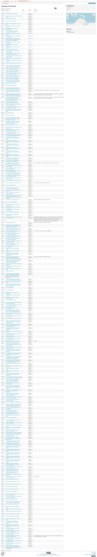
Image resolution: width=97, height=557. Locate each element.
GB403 (2, 508)
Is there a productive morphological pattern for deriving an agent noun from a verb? (13, 69)
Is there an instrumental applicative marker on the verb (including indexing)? (13, 171)
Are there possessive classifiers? (11, 85)
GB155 (2, 281)
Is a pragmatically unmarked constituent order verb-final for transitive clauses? (13, 239)
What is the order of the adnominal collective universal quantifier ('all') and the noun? (13, 342)
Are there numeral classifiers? (11, 82)
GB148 (2, 266)
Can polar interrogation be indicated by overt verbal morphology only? (13, 400)
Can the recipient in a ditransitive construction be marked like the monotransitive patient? (13, 173)
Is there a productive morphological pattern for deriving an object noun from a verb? (13, 71)
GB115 (2, 192)
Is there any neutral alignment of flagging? (13, 516)
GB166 (2, 297)
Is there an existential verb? (10, 222)
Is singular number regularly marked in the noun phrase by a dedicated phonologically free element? (13, 446)
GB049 (2, 70)
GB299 (2, 412)
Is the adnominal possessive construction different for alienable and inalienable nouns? (13, 88)
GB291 (2, 401)
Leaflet (85, 22)
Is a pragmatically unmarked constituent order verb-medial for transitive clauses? (13, 236)
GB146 (2, 260)
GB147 (2, 263)
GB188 (2, 324)
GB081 (2, 124)
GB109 (2, 180)
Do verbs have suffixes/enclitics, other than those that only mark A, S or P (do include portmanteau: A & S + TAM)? (13, 122)
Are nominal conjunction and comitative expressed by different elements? (12, 31)
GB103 (2, 167)
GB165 (2, 294)
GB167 (2, 299)
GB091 (2, 143)
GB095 (2, 157)
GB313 (2, 437)
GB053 (2, 77)
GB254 (2, 356)
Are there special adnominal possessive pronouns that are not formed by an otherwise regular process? (13, 438)
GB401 (2, 503)
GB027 (2, 30)
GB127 (2, 224)
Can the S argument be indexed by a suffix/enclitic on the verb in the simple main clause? (13, 138)
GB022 (2, 18)
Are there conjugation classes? (11, 185)
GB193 (2, 331)
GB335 (2, 496)
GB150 (2, 271)
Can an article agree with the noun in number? (13, 318)
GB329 (2, 484)
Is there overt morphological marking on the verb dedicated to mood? (13, 435)
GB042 (2, 55)
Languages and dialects (23, 1)
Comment (35, 9)
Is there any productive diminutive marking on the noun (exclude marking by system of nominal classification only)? (14, 321)
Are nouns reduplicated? (10, 289)
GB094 (2, 154)
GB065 (2, 90)
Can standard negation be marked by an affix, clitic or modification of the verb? (13, 176)
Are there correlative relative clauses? (12, 486)
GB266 (2, 379)
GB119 (2, 204)
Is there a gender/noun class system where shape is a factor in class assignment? (13, 76)
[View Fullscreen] (68, 18)
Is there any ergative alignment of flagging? (13, 513)
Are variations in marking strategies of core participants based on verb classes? (13, 161)
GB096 (2, 160)
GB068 (2, 93)
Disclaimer (94, 553)
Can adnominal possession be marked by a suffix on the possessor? (13, 534)
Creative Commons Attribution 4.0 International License (51, 554)
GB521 (2, 543)
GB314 (2, 440)
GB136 (2, 245)
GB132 (2, 235)
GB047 (2, 65)
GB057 (2, 82)
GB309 (2, 432)
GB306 (2, 429)
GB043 (2, 58)
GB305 (2, 427)
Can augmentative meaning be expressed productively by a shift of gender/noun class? (13, 441)
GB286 (2, 399)
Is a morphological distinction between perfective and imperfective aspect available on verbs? (14, 135)
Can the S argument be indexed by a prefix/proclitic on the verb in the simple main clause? (13, 141)
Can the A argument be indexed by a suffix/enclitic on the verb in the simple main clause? (13, 145)
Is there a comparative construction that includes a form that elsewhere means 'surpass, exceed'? (14, 377)
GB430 (2, 528)
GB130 (2, 230)
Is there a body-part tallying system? (12, 498)
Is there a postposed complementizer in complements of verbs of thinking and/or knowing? (12, 525)
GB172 (2, 307)
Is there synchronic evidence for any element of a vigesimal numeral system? (13, 497)
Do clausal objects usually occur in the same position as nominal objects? (13, 244)
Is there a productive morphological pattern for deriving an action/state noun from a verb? (13, 66)
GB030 (2, 35)
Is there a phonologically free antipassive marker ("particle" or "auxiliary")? (14, 423)
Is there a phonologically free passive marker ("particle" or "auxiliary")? (13, 420)
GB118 (2, 202)
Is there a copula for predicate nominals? (12, 199)
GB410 (2, 516)
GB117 (2, 199)
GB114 (2, 190)
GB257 (2, 363)
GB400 (2, 501)
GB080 (2, 121)
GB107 (2, 175)
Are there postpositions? (10, 115)
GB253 (2, 352)
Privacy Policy (94, 552)
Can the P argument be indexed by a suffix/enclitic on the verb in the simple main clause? (13, 151)
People (29, 1)
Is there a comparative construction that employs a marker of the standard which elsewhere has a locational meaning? (12, 380)
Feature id (3, 9)
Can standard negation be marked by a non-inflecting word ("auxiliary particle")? (13, 413)
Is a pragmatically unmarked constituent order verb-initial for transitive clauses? (13, 234)
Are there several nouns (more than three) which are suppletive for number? (13, 54)
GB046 (2, 63)
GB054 (2, 80)
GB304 (2, 424)
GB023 (2, 20)
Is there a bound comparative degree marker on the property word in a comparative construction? (13, 390)
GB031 (2, 38)
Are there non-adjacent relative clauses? (12, 488)
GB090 (2, 140)
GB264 (2, 373)
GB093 (2, 150)
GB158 (2, 287)
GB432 (2, 533)
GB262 (2, 368)
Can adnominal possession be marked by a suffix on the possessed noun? (13, 536)
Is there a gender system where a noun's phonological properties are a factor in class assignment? (13, 328)
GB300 (2, 415)
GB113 (2, 187)
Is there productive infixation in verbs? (12, 124)
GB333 (2, 491)
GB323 (2, 469)
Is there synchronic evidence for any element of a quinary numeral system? (13, 494)
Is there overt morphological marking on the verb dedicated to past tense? (13, 130)
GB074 (2, 112)
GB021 (2, 16)
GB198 (2, 338)
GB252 (2, 349)
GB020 (2, 13)
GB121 (2, 209)
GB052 (2, 75)
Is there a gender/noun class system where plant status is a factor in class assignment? (13, 81)
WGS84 (72, 23)
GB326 (2, 476)
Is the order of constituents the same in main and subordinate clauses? (13, 241)
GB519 (2, 538)
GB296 (2, 404)
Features (15, 1)
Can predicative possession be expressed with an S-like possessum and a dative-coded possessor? (13, 353)
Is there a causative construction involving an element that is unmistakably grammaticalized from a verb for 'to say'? (13, 284)
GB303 (2, 422)
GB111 (2, 185)
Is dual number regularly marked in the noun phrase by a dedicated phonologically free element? (13, 450)
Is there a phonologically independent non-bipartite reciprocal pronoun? (13, 430)
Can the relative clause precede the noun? (13, 481)
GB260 (2, 365)
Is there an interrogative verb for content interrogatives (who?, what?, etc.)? (12, 472)
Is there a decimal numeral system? (11, 491)
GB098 (2, 162)
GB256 (2, 359)
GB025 (2, 25)
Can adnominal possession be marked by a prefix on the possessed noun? (13, 531)
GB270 (2, 382)
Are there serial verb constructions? (11, 202)
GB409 (2, 513)
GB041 (2, 53)
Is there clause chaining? (10, 271)
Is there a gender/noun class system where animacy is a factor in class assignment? (13, 78)
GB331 (2, 488)
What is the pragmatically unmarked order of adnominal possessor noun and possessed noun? (13, 91)
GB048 (2, 68)
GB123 (2, 214)
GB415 (2, 518)
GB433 (2, 535)
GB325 (2, 474)
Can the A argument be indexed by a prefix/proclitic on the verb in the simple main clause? (13, 148)
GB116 (2, 195)
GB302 (2, 420)
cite (67, 9)
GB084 (2, 132)
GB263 (2, 370)
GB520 (2, 540)
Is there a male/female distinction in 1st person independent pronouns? (13, 337)
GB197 (2, 336)
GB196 (2, 333)
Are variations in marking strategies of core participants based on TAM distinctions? (13, 158)
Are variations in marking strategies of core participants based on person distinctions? (13, 163)
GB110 (2, 182)
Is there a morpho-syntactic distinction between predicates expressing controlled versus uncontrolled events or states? (13, 261)
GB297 (2, 407)
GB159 (2, 289)
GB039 (2, 50)
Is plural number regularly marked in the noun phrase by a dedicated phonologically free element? (13, 453)
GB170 (2, 302)
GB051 (2, 72)
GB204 (2, 343)
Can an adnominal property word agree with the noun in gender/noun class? (13, 303)
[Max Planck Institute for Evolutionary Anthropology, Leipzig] (3, 553)
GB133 (2, 238)
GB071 (2, 104)
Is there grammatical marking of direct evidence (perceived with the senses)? (13, 467)
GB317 (2, 449)
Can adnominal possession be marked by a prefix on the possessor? (13, 529)
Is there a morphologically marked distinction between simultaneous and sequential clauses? (13, 279)
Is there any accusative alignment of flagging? (13, 511)
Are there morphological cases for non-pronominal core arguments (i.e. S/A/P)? (12, 102)
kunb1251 (94, 3)
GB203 (2, 341)
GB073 (2, 109)
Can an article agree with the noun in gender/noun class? (12, 308)
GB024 (2, 23)
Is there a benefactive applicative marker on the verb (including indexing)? (13, 168)
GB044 (2, 60)
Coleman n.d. (30, 33)
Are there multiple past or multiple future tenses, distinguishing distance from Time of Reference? (13, 433)
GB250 (2, 346)
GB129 (2, 228)
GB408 (2, 511)
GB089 (2, 137)
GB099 (2, 165)
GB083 (2, 129)
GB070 (2, 101)
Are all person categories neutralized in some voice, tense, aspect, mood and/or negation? (13, 502)
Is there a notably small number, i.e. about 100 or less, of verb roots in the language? (13, 229)
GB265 (2, 376)
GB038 (2, 49)
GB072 (2, 106)
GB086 (2, 134)
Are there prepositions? (9, 112)
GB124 (2, 216)
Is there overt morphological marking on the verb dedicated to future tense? (13, 133)
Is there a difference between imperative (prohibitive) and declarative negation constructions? (12, 254)
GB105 (2, 172)
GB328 (2, 481)
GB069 (2, 97)
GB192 (2, 327)
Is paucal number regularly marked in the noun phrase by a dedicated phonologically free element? (13, 460)
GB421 (2, 521)
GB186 (2, 318)
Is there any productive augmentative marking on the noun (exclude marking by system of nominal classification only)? (13, 325)
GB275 (2, 389)
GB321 (2, 463)
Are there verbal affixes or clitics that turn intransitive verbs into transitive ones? (12, 188)
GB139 (2, 253)
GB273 (2, 385)
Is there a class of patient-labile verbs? (12, 503)
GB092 (2, 147)
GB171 (2, 304)
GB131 (2, 233)
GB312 (2, 434)
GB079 (2, 117)
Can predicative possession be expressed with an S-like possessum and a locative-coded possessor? (13, 350)
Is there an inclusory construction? (11, 417)
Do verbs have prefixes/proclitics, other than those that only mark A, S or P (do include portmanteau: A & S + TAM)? (13, 118)
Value (23, 9)
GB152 (2, 279)
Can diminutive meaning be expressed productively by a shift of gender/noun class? (13, 444)
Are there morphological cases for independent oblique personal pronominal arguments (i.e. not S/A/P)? (13, 110)
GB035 (2, 41)
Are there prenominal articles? (11, 18)
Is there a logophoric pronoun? (11, 299)
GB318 (2, 452)
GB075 (2, 115)
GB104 (2, 170)
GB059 (2, 87)
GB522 (2, 545)
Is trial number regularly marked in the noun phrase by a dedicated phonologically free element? (13, 457)
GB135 (2, 243)
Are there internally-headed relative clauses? (13, 484)
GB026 (2, 28)
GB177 (2, 309)
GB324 (2, 471)
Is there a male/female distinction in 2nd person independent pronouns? (13, 334)
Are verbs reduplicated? (10, 287)
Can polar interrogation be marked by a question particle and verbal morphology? (14, 397)
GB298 (2, 410)
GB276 (2, 393)
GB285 (2, 396)
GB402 (2, 506)
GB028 (2, 33)
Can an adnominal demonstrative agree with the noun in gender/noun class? (13, 305)
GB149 (2, 268)
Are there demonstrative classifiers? (11, 49)
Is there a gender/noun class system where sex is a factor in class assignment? (13, 73)
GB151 (2, 273)
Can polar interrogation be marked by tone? (13, 401)
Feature (7, 9)
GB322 (2, 466)
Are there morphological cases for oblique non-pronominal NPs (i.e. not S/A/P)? (13, 107)
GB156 (2, 283)
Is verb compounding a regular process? (12, 211)
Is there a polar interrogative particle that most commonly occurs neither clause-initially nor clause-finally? (13, 374)
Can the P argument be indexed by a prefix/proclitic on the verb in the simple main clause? (13, 155)
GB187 (2, 320)
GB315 (2, 443)
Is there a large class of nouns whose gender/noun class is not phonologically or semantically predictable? (12, 464)
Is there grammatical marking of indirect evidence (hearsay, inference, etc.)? (12, 470)
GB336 (2, 498)
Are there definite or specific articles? (12, 13)
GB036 (2, 44)
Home (12, 1)
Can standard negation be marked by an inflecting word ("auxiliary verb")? (12, 411)
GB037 (2, 46)
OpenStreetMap (90, 22)
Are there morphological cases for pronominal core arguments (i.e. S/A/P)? (13, 105)
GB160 (2, 292)
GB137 (2, 248)
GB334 (2, 493)
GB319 (2, 456)
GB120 (2, 206)
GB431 (2, 530)
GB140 (2, 256)
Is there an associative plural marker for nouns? (13, 63)
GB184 (2, 313)
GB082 (2, 127)
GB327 (2, 479)
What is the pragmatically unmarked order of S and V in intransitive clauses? (13, 231)
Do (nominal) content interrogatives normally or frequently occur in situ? (13, 477)
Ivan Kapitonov (68, 7)
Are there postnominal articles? (11, 20)
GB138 (2, 250)
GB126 (2, 222)
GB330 (2, 486)
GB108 (2, 177)
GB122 (2, 211)
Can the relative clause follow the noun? (12, 479)
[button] (80, 17)
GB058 (2, 85)
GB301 (2, 417)
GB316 (2, 445)
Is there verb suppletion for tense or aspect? (13, 182)
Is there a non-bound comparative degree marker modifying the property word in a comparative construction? (12, 394)
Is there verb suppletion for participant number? (13, 180)
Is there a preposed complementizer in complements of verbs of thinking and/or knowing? (12, 522)
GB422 (2, 524)
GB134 (2, 240)
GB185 (2, 315)
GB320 (2, 459)
